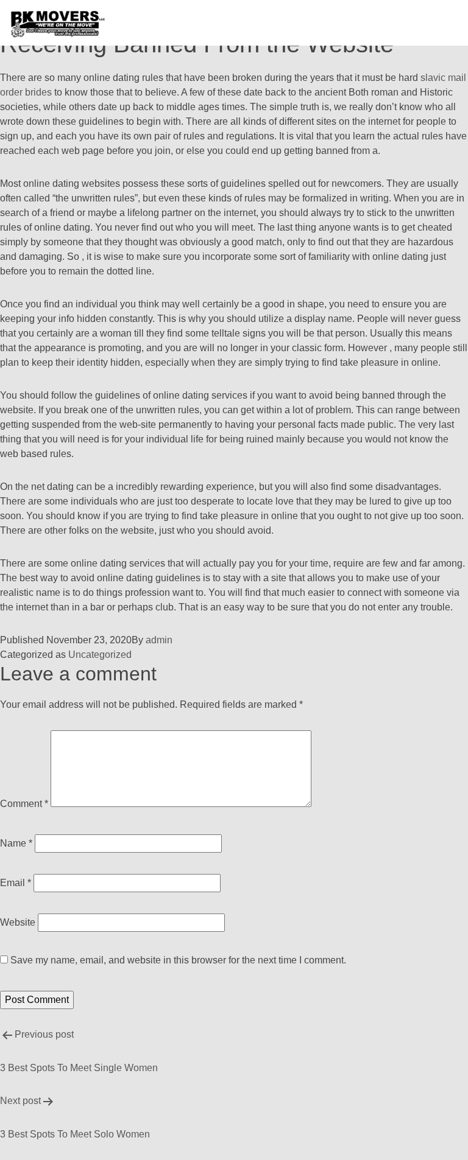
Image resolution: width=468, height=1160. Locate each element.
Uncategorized (100, 654)
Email (15, 883)
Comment (24, 803)
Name (16, 843)
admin (159, 640)
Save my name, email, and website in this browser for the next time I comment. (178, 960)
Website (17, 922)
